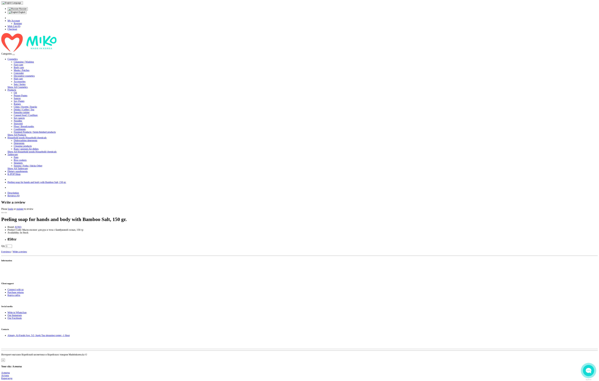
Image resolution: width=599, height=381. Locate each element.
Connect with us (15, 289)
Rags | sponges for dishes (26, 149)
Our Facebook (14, 318)
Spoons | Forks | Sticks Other (28, 165)
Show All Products (16, 134)
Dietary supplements (17, 171)
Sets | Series (19, 84)
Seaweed (18, 123)
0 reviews (6, 251)
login (10, 209)
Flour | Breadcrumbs (24, 126)
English (21, 12)
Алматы (5, 372)
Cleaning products (23, 146)
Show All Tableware (17, 168)
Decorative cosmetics (24, 76)
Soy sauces (19, 118)
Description (13, 193)
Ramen (17, 104)
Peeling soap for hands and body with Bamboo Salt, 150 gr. (36, 182)
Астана (5, 375)
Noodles (18, 120)
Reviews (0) (13, 195)
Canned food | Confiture (26, 115)
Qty (3, 246)
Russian (23, 9)
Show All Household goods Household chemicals (31, 151)
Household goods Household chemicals (26, 137)
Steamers (18, 163)
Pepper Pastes (20, 95)
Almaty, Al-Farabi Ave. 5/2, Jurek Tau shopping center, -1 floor (38, 335)
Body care (19, 67)
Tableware (12, 154)
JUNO (18, 227)
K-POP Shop (13, 174)
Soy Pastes (19, 101)
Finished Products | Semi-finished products (35, 132)
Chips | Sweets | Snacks (25, 106)
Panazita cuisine (21, 112)
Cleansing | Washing (24, 62)
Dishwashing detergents (25, 140)
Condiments (20, 129)
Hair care (18, 78)
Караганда (6, 378)
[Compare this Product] (5, 212)
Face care (18, 64)
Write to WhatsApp (17, 312)
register (20, 209)
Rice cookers (20, 160)
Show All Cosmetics (17, 87)
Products (11, 90)
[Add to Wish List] (2, 212)
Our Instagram (14, 315)
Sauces (17, 98)
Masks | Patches (21, 70)
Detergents (19, 143)
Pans (16, 157)
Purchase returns (15, 292)
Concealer (19, 73)
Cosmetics (12, 59)
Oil (15, 92)
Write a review (20, 251)
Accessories (19, 81)
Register (18, 23)
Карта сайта (13, 295)
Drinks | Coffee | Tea (24, 109)
